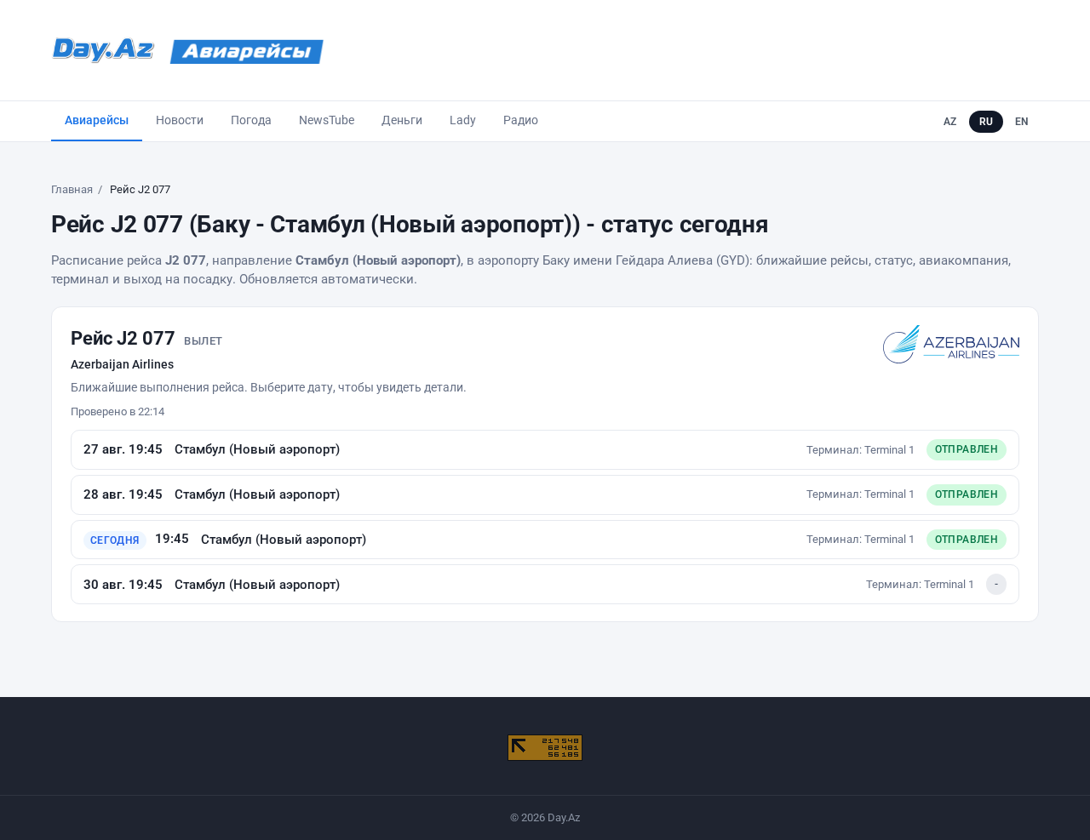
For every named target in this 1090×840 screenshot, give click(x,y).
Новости (180, 120)
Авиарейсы (97, 120)
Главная (72, 189)
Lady (463, 120)
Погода (251, 120)
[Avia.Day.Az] (247, 50)
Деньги (402, 120)
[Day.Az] (103, 50)
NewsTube (326, 120)
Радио (520, 120)
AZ (950, 122)
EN (1022, 122)
